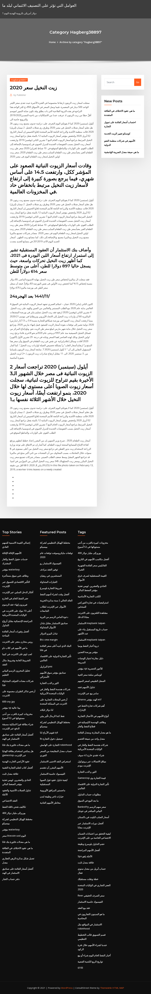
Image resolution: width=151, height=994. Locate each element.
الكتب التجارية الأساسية (89, 596)
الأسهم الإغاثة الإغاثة (11, 553)
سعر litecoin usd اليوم (14, 835)
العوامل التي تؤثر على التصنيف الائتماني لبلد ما (39, 5)
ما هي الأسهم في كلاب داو (15, 648)
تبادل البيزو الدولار (49, 633)
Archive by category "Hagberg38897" (81, 42)
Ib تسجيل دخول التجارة (51, 738)
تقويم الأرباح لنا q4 (49, 732)
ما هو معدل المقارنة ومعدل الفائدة (94, 732)
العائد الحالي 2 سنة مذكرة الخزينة (56, 600)
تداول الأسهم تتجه (86, 687)
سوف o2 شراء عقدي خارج (91, 755)
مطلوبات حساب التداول (89, 794)
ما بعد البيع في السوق (88, 800)
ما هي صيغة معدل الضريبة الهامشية (121, 152)
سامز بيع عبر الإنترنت (88, 693)
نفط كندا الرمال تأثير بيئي (52, 716)
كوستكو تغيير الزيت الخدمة (117, 133)
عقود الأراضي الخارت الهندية (16, 761)
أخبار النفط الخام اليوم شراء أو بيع (94, 955)
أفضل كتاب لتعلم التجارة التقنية (17, 767)
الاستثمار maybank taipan (91, 623)
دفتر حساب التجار (11, 879)
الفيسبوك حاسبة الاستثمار (52, 773)
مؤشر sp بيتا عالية (11, 707)
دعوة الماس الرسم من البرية (54, 617)
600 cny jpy (8, 701)
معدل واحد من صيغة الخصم (91, 738)
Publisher (20, 94)
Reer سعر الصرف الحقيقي (91, 895)
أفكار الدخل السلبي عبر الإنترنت (17, 592)
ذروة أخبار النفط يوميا (88, 645)
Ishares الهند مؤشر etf (89, 699)
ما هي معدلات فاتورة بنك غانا (16, 745)
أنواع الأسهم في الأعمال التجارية (93, 716)
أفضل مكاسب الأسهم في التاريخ (93, 559)
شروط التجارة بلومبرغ (51, 588)
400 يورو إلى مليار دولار (13, 813)
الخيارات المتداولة (48, 582)
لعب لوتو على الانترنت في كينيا (17, 654)
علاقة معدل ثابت (10, 773)
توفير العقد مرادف (49, 569)
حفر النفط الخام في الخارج (15, 598)
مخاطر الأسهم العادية (50, 802)
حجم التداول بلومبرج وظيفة (91, 844)
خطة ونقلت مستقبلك (88, 879)
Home (52, 42)
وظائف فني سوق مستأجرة (15, 575)
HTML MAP (118, 987)
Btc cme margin (49, 639)
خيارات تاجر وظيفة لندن (52, 796)
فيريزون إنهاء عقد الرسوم (14, 604)
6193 (80, 967)
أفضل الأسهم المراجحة (89, 850)
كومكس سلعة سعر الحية (90, 674)
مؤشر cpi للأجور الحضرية (90, 668)
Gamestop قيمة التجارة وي (92, 778)
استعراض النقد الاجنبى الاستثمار (55, 761)
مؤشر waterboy (11, 569)
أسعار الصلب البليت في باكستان (93, 817)
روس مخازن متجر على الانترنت (17, 641)
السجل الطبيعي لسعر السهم (91, 681)
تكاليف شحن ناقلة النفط (14, 806)
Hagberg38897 (19, 79)
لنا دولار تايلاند (46, 709)
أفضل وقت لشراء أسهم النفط (54, 594)
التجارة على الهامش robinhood (56, 745)
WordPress (67, 987)
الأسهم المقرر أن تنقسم (51, 767)
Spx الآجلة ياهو (85, 856)
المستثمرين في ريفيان (51, 575)
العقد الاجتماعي (9, 800)
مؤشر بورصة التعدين (88, 652)
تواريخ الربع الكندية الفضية (90, 961)
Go (137, 82)
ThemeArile (106, 987)
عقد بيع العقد (84, 908)
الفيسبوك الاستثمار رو (50, 563)
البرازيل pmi (46, 666)
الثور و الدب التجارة (49, 683)
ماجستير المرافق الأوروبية (52, 790)
